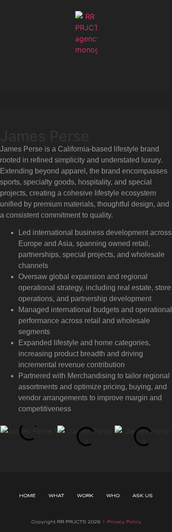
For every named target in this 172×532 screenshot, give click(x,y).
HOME (27, 495)
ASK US (143, 495)
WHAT (56, 495)
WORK (85, 495)
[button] (86, 99)
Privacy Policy (124, 521)
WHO (113, 495)
